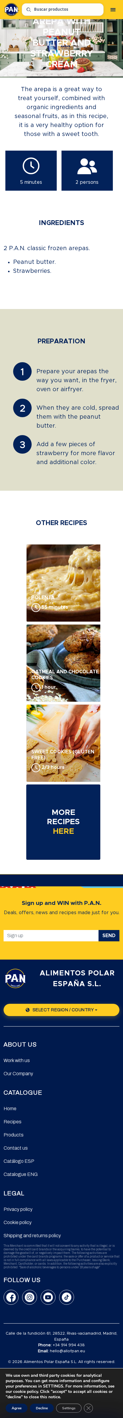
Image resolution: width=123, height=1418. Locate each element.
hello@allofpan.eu (67, 1351)
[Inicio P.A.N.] (11, 9)
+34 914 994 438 (69, 1345)
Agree (16, 1408)
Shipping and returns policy (32, 1235)
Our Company (18, 1073)
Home (10, 1108)
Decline (42, 1408)
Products (14, 1134)
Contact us (16, 1148)
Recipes (12, 1121)
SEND (109, 935)
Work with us (17, 1060)
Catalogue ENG (21, 1174)
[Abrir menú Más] (112, 9)
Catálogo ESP (19, 1161)
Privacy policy (18, 1209)
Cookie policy (18, 1222)
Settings (69, 1408)
